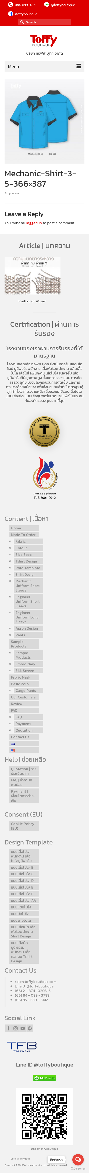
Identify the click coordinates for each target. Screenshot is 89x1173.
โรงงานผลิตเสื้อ (18, 364)
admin (15, 193)
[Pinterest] (29, 1028)
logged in (34, 223)
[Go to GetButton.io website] (78, 1168)
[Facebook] (8, 1028)
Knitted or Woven (32, 301)
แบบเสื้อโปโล (72, 391)
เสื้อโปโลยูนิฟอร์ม (59, 373)
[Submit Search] (21, 22)
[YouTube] (22, 1028)
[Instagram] (15, 1028)
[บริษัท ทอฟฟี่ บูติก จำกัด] (44, 41)
